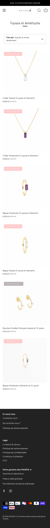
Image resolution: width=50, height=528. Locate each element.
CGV (5, 460)
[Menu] (4, 10)
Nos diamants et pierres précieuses (18, 483)
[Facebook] (4, 491)
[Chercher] (39, 11)
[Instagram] (10, 491)
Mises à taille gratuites (13, 479)
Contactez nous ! (10, 418)
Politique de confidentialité (14, 452)
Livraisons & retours (11, 444)
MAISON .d (13, 516)
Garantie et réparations (13, 473)
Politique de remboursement (15, 428)
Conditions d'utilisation (13, 456)
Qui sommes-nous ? (12, 423)
